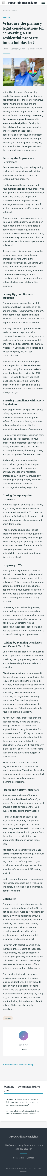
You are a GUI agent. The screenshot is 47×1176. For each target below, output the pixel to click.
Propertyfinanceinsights (19, 2)
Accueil (5, 10)
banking (14, 10)
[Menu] (43, 3)
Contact (30, 1158)
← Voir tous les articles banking (18, 1064)
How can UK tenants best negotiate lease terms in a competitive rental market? (22, 1112)
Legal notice (18, 1158)
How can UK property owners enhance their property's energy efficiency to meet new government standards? (22, 1102)
